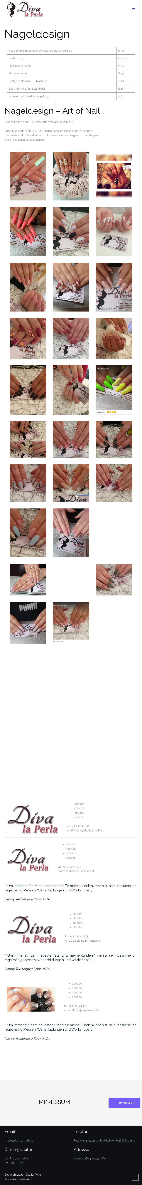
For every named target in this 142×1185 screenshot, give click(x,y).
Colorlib (14, 1179)
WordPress (29, 1179)
